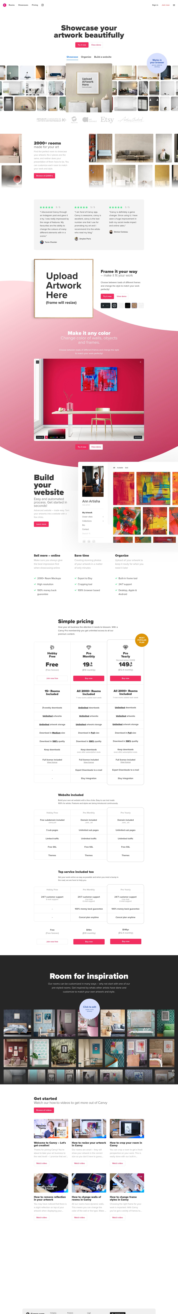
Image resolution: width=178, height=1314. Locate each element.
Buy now (88, 678)
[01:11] (89, 1191)
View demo (96, 45)
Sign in (155, 5)
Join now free (52, 678)
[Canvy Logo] (3, 5)
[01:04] (89, 1137)
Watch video (41, 1163)
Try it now (82, 45)
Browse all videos (44, 1110)
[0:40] (127, 1137)
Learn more (41, 524)
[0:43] (51, 1137)
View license (52, 762)
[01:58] (127, 1191)
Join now (166, 5)
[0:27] (51, 1191)
